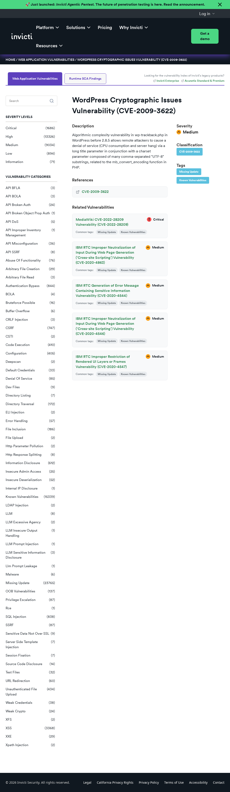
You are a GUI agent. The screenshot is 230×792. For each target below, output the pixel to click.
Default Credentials (30, 370)
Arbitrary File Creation (30, 269)
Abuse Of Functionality (30, 260)
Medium (30, 145)
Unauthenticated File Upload (30, 691)
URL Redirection (30, 681)
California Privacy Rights (115, 782)
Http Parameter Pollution (30, 446)
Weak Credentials (30, 703)
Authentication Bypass (30, 286)
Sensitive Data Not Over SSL (30, 634)
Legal (87, 782)
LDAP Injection (30, 505)
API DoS (30, 222)
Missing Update (30, 583)
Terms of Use (174, 782)
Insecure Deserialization (30, 480)
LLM (30, 514)
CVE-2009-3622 (189, 151)
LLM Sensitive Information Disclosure (30, 555)
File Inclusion (30, 429)
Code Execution (30, 345)
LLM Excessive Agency (30, 522)
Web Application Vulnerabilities (46, 59)
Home (10, 59)
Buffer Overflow (30, 311)
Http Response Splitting (30, 455)
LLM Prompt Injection (30, 544)
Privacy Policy (149, 782)
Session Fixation (30, 655)
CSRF (30, 328)
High (30, 137)
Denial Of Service (30, 379)
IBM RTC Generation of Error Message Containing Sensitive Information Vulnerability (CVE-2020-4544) (107, 290)
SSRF (30, 625)
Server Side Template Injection (30, 644)
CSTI (30, 336)
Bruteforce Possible (30, 303)
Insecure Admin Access (30, 471)
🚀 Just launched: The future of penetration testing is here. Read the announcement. (115, 4)
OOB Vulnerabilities (30, 591)
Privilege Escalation (30, 600)
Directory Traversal (30, 404)
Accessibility (198, 782)
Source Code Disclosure (30, 664)
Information (30, 162)
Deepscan (30, 362)
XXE (30, 736)
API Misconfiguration (30, 243)
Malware (30, 574)
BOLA (30, 294)
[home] (21, 36)
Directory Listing (30, 395)
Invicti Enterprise (168, 80)
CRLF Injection (30, 320)
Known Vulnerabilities (30, 497)
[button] (207, 13)
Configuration (30, 353)
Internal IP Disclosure (30, 488)
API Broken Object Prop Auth (30, 213)
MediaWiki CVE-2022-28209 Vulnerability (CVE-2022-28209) (102, 222)
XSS (30, 728)
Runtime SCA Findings (85, 78)
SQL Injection (30, 617)
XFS (30, 720)
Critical (30, 128)
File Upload (30, 438)
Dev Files (30, 387)
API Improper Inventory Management (30, 232)
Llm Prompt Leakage (30, 566)
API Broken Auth (30, 205)
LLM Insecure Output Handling (30, 533)
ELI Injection (30, 412)
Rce (30, 608)
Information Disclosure (30, 463)
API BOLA (30, 196)
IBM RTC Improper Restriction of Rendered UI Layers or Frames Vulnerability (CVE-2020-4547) (103, 361)
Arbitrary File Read (30, 277)
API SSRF (30, 252)
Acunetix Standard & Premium (204, 80)
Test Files (30, 672)
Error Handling (30, 421)
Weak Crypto (30, 711)
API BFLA (30, 188)
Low (30, 153)
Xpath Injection (30, 745)
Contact (218, 782)
